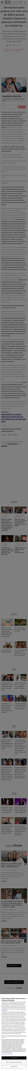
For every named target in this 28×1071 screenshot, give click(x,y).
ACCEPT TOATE (14, 1057)
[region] (14, 1032)
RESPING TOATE (14, 1066)
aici (12, 1024)
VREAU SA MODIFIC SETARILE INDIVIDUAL (14, 1062)
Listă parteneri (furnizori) (7, 1054)
